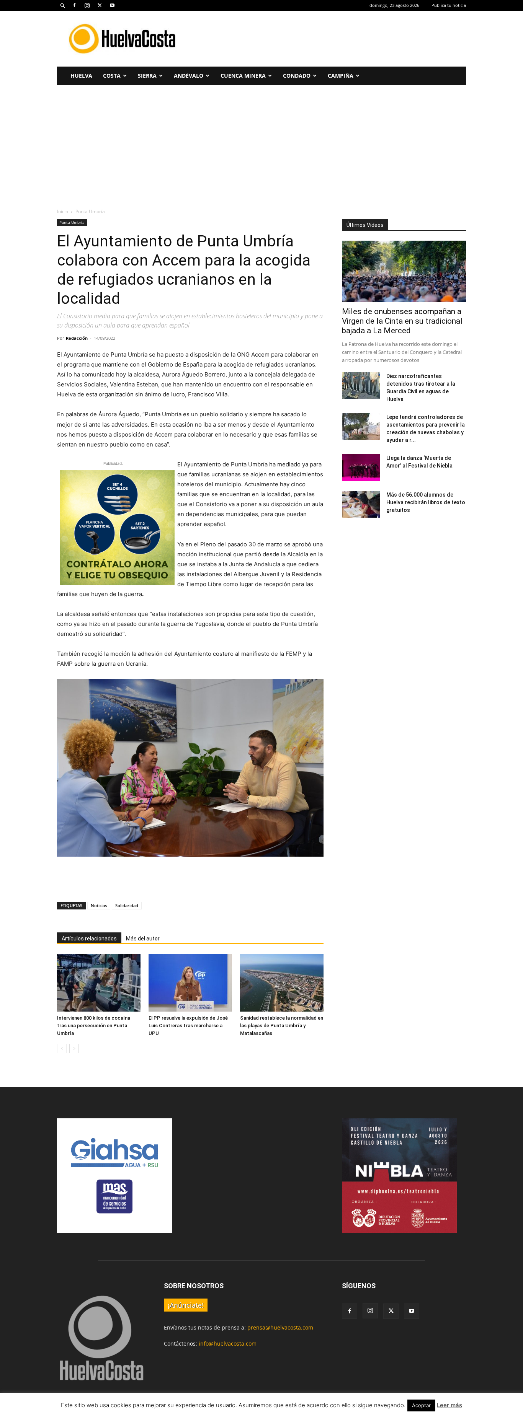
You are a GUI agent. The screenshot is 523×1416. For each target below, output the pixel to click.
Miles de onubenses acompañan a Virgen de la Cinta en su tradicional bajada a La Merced (402, 321)
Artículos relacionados (89, 938)
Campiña (340, 75)
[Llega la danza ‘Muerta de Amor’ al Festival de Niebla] (361, 467)
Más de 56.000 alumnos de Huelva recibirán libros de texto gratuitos (425, 502)
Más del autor (143, 938)
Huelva (81, 75)
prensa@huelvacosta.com (280, 1327)
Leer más (449, 1405)
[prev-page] (62, 1048)
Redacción (77, 338)
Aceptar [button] (421, 1405)
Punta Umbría (72, 222)
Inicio (62, 211)
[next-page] (74, 1048)
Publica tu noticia (448, 5)
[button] (63, 5)
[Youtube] (112, 5)
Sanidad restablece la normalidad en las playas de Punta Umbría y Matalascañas (281, 1025)
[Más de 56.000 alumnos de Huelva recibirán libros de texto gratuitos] (361, 504)
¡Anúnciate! (186, 1305)
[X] (99, 5)
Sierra (147, 75)
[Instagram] (87, 5)
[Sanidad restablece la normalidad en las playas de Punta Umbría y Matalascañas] (282, 983)
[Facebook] (74, 5)
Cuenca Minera (243, 75)
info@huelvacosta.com (228, 1343)
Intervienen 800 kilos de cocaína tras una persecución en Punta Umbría (93, 1025)
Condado (297, 75)
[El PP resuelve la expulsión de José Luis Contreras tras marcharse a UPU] (190, 983)
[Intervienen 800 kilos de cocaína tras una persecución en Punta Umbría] (99, 983)
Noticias (99, 905)
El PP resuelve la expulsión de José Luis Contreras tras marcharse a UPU (188, 1025)
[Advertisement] (326, 38)
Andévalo (188, 75)
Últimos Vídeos (365, 225)
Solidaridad (126, 905)
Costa (112, 75)
